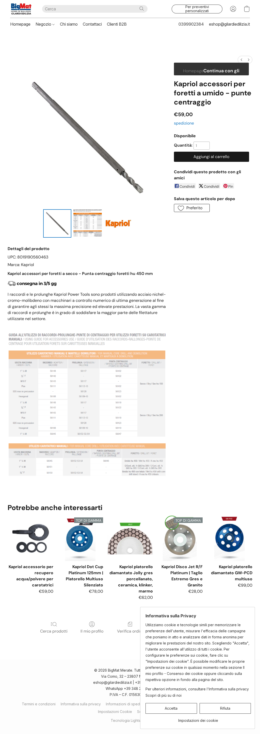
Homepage (20, 24)
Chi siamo (69, 24)
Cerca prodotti (54, 631)
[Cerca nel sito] (141, 8)
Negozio (44, 24)
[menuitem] (241, 59)
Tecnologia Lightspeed (130, 720)
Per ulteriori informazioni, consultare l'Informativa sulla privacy (197, 689)
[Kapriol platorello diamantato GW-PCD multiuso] (229, 538)
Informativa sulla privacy (81, 704)
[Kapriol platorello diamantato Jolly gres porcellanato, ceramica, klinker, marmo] (130, 538)
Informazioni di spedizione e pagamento (139, 704)
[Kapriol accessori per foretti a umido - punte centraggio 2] (118, 223)
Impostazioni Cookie (115, 711)
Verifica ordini (130, 631)
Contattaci (92, 24)
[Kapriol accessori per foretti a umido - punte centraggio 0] (57, 223)
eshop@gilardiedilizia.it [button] (229, 24)
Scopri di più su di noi (163, 695)
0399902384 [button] (191, 24)
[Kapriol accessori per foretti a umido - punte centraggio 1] (87, 223)
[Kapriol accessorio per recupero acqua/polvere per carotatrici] (30, 538)
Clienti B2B (117, 24)
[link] (198, 719)
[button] (21, 9)
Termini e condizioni (39, 704)
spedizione (184, 123)
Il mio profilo (91, 631)
